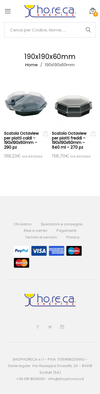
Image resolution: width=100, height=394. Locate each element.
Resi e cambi (35, 230)
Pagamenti (66, 230)
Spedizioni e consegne (61, 224)
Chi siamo (23, 224)
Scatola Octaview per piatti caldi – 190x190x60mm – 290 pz (21, 140)
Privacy (72, 237)
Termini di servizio (41, 237)
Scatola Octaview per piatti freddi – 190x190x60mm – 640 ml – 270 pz (69, 140)
